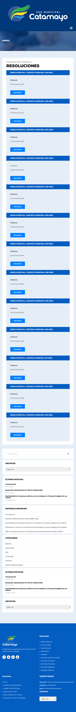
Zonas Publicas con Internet (13, 695)
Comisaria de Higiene (48, 661)
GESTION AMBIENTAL (48, 667)
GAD (6, 552)
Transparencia (10, 484)
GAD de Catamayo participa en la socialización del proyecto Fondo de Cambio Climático (34, 531)
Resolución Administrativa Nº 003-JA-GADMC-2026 (23, 490)
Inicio (5, 682)
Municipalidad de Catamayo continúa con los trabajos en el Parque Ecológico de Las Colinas (36, 497)
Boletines (8, 544)
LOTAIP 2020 (9, 556)
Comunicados (9, 548)
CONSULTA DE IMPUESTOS (12, 685)
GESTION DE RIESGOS (48, 664)
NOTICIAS (8, 561)
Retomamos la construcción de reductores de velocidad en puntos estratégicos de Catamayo (36, 527)
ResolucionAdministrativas (14, 565)
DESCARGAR (18, 92)
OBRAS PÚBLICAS (46, 642)
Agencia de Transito (10, 692)
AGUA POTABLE (46, 645)
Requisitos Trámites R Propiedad (14, 698)
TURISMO (44, 654)
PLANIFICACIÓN (46, 648)
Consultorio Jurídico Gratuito (50, 658)
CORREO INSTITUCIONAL (12, 688)
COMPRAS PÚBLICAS (47, 670)
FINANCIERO (45, 651)
